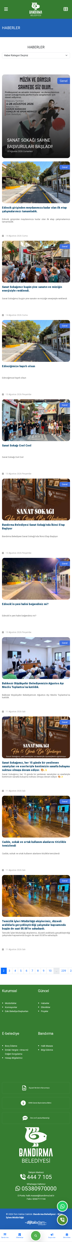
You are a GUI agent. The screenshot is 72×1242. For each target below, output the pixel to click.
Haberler (45, 1003)
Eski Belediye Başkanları (16, 1011)
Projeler (44, 1011)
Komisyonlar (11, 1007)
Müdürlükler (10, 1003)
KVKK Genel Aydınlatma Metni (39, 1103)
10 (50, 970)
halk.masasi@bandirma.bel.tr (36, 1195)
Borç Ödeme (11, 1046)
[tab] (5, 1235)
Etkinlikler (45, 1007)
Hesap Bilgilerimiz (13, 1058)
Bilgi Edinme (47, 1050)
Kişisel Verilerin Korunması (39, 1088)
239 (63, 970)
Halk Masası (47, 1046)
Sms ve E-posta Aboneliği (40, 1118)
